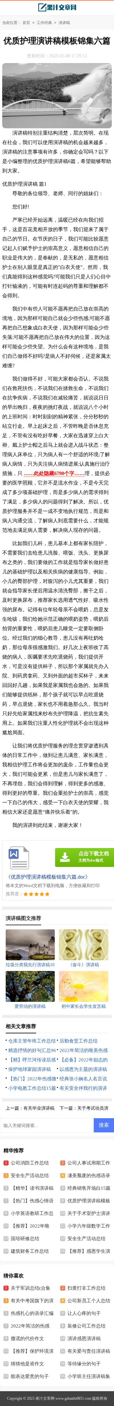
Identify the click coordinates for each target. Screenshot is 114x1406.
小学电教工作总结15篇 (32, 1088)
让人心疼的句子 (84, 1313)
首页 (26, 22)
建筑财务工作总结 (30, 1251)
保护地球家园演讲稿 (29, 1069)
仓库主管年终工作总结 (32, 1040)
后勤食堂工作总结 (79, 1040)
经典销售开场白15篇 (89, 1188)
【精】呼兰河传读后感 (32, 1059)
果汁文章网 (44, 1398)
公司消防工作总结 (30, 1162)
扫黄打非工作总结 (86, 1288)
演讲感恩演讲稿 (84, 1338)
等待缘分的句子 (84, 1363)
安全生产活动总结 (30, 1175)
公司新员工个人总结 (88, 1300)
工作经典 (44, 22)
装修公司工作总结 (86, 1325)
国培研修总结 (25, 1238)
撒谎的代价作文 (27, 1338)
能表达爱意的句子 (30, 1376)
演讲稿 (64, 22)
